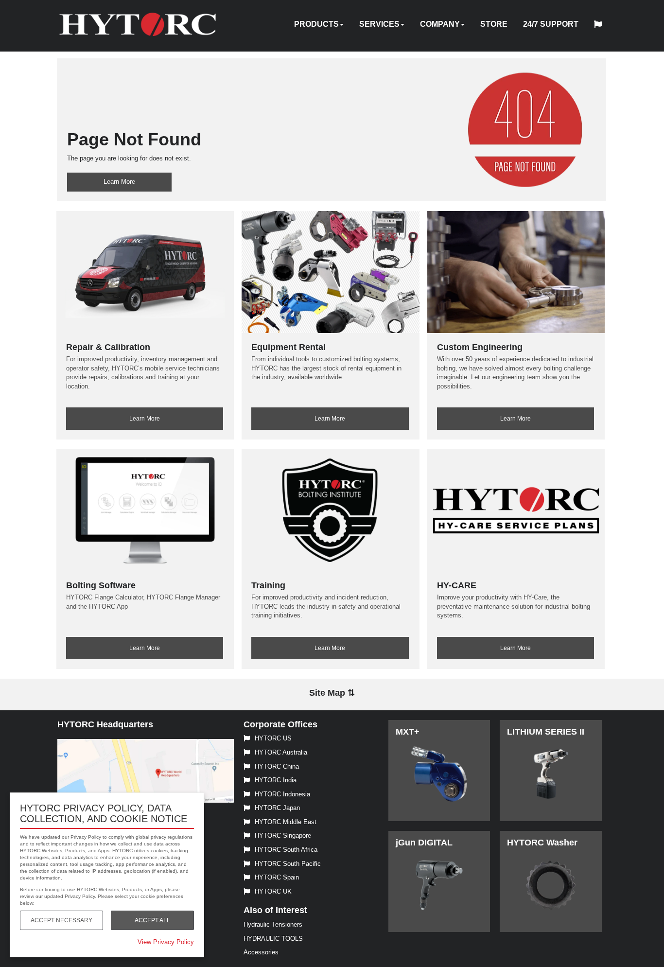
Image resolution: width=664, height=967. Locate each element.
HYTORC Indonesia (282, 794)
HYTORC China (277, 766)
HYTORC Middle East (285, 822)
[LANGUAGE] (600, 26)
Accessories (261, 952)
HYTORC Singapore (283, 835)
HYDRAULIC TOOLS (273, 938)
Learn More (119, 181)
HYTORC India (276, 780)
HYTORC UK (273, 891)
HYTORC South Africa (286, 849)
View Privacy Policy (166, 942)
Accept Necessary (61, 920)
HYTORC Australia (281, 752)
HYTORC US (273, 738)
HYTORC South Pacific (288, 863)
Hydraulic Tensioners (273, 924)
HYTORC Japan (277, 807)
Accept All (152, 920)
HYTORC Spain (277, 877)
